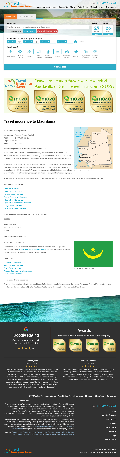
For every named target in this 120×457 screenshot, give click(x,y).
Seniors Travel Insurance (13, 265)
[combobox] (48, 27)
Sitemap (88, 396)
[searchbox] (48, 27)
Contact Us (63, 7)
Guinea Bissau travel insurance (16, 197)
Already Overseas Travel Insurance (18, 271)
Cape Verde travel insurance (15, 208)
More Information (13, 47)
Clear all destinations (47, 31)
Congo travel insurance (13, 205)
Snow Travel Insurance (13, 274)
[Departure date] (97, 28)
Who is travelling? (24, 38)
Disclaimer (99, 396)
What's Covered (49, 7)
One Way (76, 56)
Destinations (12, 23)
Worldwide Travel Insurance (70, 396)
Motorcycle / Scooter (67, 56)
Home (38, 7)
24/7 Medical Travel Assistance (42, 396)
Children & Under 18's (48, 56)
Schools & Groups (95, 56)
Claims (72, 7)
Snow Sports (11, 56)
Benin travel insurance (12, 188)
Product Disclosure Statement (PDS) (46, 426)
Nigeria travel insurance (13, 200)
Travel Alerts (111, 7)
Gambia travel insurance (13, 194)
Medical (93, 7)
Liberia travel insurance (13, 191)
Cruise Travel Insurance (13, 268)
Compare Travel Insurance (14, 262)
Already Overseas (39, 56)
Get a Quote (83, 7)
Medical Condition (20, 56)
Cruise (57, 56)
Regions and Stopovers (86, 56)
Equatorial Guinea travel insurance (17, 203)
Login (101, 7)
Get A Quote (60, 67)
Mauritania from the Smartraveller (32, 249)
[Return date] (108, 28)
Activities (29, 56)
